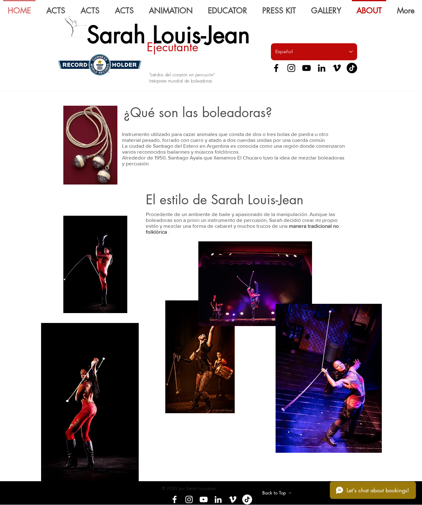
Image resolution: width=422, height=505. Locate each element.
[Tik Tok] (352, 68)
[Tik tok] (247, 499)
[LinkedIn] (321, 68)
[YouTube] (306, 68)
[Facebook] (276, 68)
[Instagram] (291, 68)
